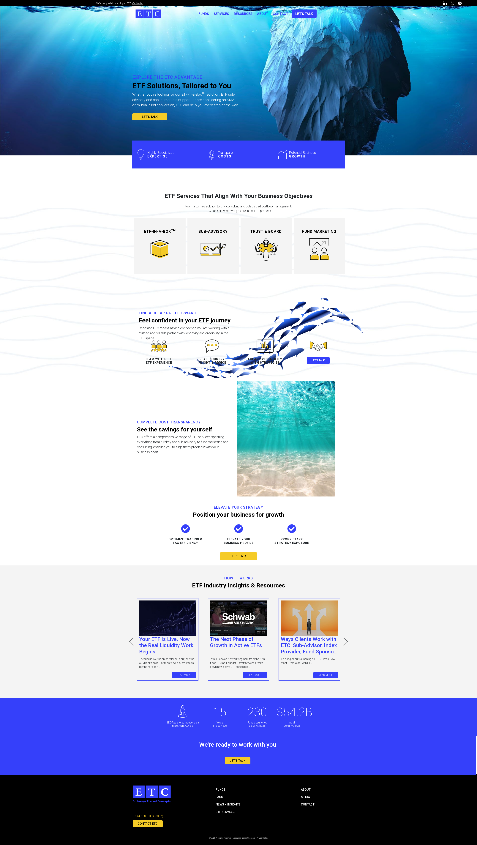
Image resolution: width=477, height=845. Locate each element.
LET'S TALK (304, 14)
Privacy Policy (262, 838)
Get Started (137, 3)
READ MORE (184, 675)
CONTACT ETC (148, 823)
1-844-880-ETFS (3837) (147, 816)
